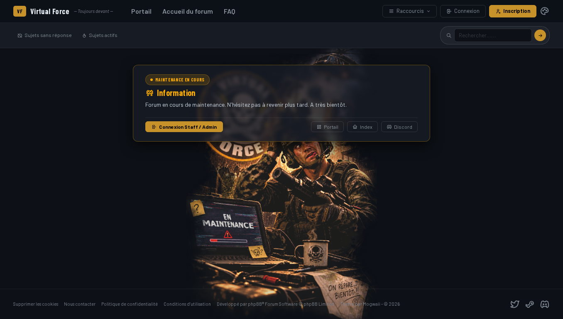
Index (366, 127)
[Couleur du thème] (545, 11)
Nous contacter (79, 304)
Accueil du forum (187, 11)
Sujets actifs (103, 35)
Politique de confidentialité (129, 304)
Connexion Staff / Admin (188, 127)
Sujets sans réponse (48, 35)
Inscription (516, 10)
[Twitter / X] (515, 304)
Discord (403, 127)
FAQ (229, 11)
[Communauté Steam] (530, 304)
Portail (141, 11)
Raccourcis (410, 10)
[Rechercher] (540, 35)
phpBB (255, 304)
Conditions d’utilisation (187, 304)
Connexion (467, 10)
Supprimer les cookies (35, 304)
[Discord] (545, 304)
